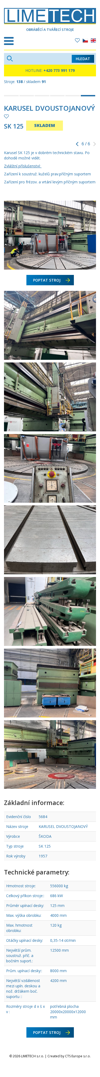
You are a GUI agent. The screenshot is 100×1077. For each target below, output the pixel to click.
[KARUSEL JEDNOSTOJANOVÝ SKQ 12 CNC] (58, 95)
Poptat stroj (47, 280)
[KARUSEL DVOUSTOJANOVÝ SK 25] (73, 95)
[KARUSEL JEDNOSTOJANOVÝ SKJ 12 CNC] (27, 95)
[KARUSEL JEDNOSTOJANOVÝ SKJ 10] (11, 95)
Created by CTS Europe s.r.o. (69, 1056)
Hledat (83, 58)
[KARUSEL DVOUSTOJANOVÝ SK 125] (88, 95)
